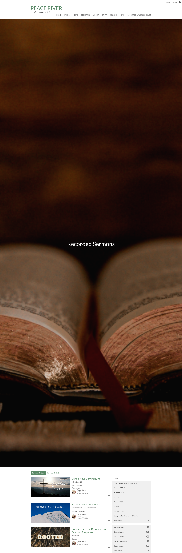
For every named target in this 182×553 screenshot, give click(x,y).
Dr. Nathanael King (131, 541)
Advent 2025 (118, 502)
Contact (174, 2)
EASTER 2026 (119, 492)
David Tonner (131, 537)
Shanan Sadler (131, 532)
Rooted (116, 497)
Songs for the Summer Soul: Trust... (126, 483)
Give (122, 15)
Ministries (85, 15)
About (96, 15)
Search (168, 2)
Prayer (116, 506)
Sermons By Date (38, 473)
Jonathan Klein (131, 527)
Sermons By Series (53, 473)
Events (67, 15)
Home (58, 15)
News (76, 15)
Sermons (113, 15)
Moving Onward (119, 511)
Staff (104, 15)
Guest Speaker (131, 546)
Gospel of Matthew (121, 488)
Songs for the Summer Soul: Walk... (126, 516)
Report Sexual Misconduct (139, 15)
